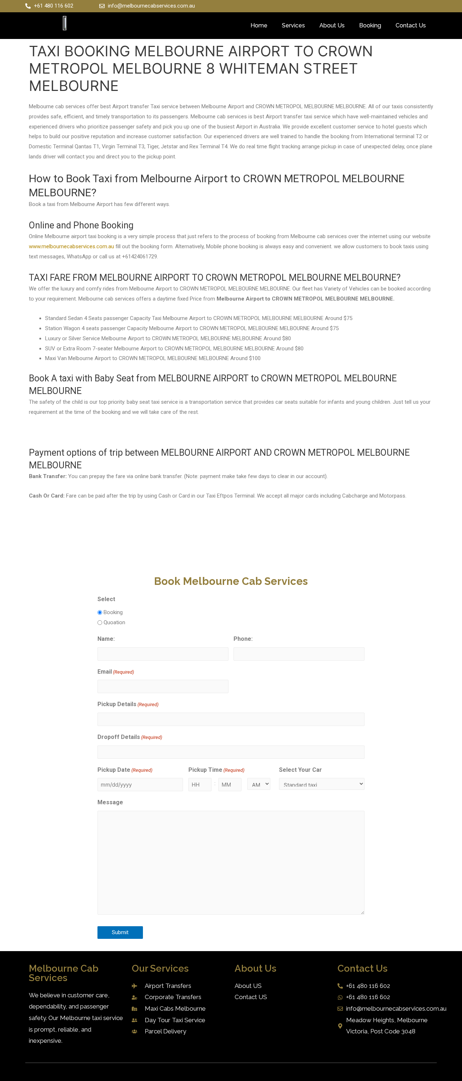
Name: (106, 638)
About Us (332, 25)
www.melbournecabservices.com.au (71, 246)
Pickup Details (127, 704)
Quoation (114, 622)
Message (110, 802)
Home (258, 25)
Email (115, 671)
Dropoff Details (129, 737)
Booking (370, 25)
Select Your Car (300, 769)
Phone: (243, 638)
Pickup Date (124, 769)
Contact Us (411, 25)
